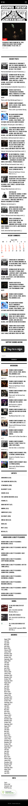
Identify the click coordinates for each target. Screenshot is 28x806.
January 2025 (7, 673)
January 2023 (7, 717)
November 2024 (8, 677)
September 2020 (8, 768)
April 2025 (6, 668)
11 (5, 247)
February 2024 (7, 693)
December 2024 (8, 675)
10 (1, 247)
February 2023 (7, 715)
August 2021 (7, 748)
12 (9, 247)
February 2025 (7, 672)
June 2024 (6, 686)
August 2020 (7, 769)
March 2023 (7, 713)
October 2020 (7, 766)
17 (1, 249)
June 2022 (6, 730)
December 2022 (8, 719)
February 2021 (7, 759)
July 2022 (6, 728)
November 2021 (8, 742)
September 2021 (8, 746)
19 (9, 249)
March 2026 (7, 648)
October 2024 (7, 679)
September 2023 (8, 702)
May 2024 (6, 688)
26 (9, 251)
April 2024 (6, 690)
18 (5, 249)
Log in (5, 782)
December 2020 (8, 762)
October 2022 (7, 722)
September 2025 (8, 659)
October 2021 (7, 744)
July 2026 (6, 641)
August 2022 (7, 726)
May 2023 (6, 710)
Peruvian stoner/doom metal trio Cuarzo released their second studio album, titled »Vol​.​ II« (13, 44)
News (5, 39)
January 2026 (7, 652)
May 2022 (6, 731)
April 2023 (6, 711)
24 (1, 251)
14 (16, 247)
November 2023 (8, 699)
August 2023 (7, 704)
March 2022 (7, 735)
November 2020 (8, 764)
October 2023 (7, 701)
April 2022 (6, 733)
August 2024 (7, 683)
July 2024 (6, 684)
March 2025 (7, 670)
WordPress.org (7, 788)
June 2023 (6, 708)
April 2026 (6, 646)
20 (12, 249)
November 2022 (8, 721)
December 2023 (8, 697)
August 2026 (7, 639)
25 (5, 251)
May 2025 (6, 666)
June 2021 (6, 751)
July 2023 (6, 706)
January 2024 (7, 695)
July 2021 (6, 749)
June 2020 (6, 773)
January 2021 (7, 760)
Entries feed (7, 784)
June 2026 (6, 643)
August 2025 (7, 661)
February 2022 (7, 737)
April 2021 (6, 755)
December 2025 (8, 654)
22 (20, 249)
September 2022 (8, 724)
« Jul (2, 256)
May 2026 (6, 645)
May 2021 (6, 753)
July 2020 (6, 771)
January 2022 (7, 739)
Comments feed (8, 786)
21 (16, 249)
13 (12, 247)
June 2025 (6, 664)
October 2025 (7, 657)
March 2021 (7, 757)
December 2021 (8, 740)
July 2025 (6, 663)
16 (23, 247)
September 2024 (8, 681)
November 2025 (8, 655)
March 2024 (7, 692)
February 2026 (7, 650)
